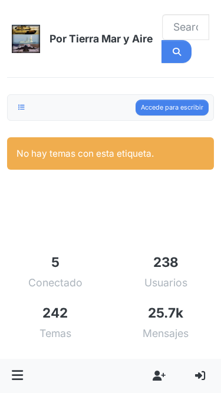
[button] (18, 376)
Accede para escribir (172, 107)
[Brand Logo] (26, 39)
